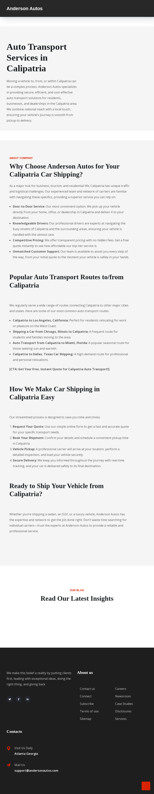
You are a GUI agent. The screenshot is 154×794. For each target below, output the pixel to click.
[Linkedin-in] (27, 699)
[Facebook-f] (19, 699)
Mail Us (19, 765)
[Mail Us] (8, 765)
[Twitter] (10, 699)
